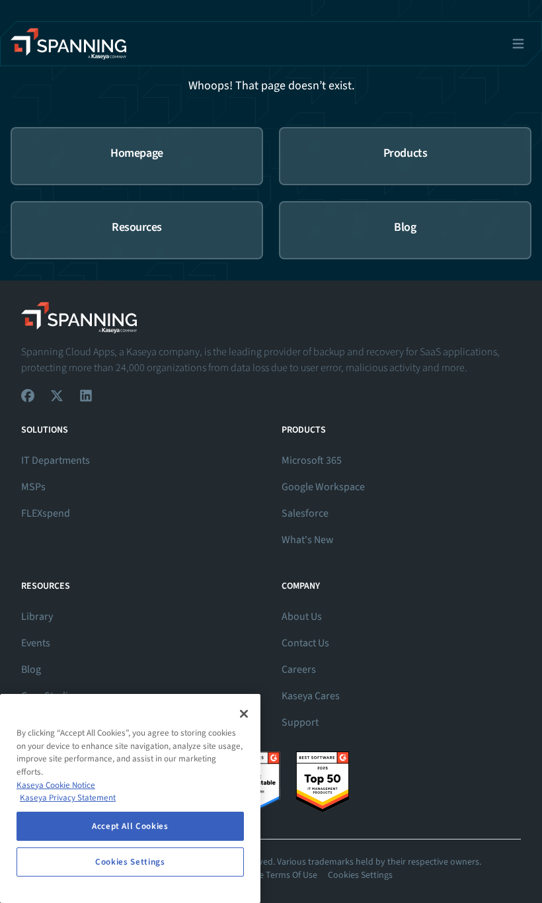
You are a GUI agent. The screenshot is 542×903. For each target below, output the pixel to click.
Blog (31, 669)
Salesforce (305, 513)
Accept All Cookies (130, 826)
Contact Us (305, 643)
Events (35, 643)
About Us (302, 616)
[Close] (243, 713)
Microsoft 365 (312, 460)
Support (300, 722)
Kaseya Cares (311, 696)
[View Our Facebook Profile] (27, 395)
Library (37, 616)
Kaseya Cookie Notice (56, 785)
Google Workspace (323, 487)
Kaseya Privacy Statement (68, 798)
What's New (308, 540)
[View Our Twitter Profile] (56, 395)
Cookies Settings (360, 875)
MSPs (33, 487)
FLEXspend (45, 513)
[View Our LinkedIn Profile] (86, 395)
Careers (299, 669)
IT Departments (55, 460)
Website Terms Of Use (275, 875)
